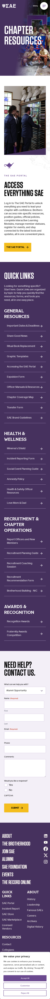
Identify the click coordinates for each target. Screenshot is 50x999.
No (10, 790)
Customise (25, 986)
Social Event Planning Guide (22, 469)
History (31, 899)
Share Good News (17, 336)
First (6, 711)
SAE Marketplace (12, 920)
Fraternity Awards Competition (17, 633)
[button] (9, 6)
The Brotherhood (16, 843)
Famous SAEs (35, 910)
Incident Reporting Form (21, 458)
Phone (7, 743)
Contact (6, 944)
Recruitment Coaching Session (19, 565)
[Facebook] (45, 849)
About (7, 836)
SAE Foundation (14, 867)
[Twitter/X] (45, 855)
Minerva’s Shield (16, 448)
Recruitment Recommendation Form (20, 579)
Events (7, 874)
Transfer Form (15, 407)
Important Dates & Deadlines (23, 326)
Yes (11, 785)
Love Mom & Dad (16, 503)
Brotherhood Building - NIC (22, 591)
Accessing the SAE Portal (21, 366)
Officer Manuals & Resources (23, 387)
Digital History (35, 927)
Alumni (7, 859)
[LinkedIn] (45, 836)
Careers (31, 916)
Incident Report (11, 909)
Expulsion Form (16, 377)
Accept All (25, 978)
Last (6, 724)
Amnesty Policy (15, 479)
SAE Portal (8, 903)
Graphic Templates (17, 356)
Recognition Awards (18, 621)
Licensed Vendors (7, 927)
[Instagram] (45, 862)
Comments (9, 757)
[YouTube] (45, 842)
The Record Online (16, 882)
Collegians (8, 950)
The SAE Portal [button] (15, 247)
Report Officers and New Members (21, 541)
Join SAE (8, 851)
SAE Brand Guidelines (19, 418)
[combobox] (25, 690)
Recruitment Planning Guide (22, 553)
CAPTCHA (8, 796)
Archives (32, 921)
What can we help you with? (16, 684)
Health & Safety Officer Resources (20, 491)
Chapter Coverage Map (20, 397)
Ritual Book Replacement (21, 346)
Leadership (33, 905)
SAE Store (8, 914)
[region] (25, 975)
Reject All (25, 993)
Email (11, 729)
